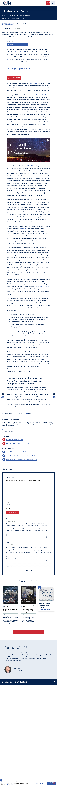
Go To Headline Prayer (7, 24)
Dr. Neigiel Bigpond (31, 166)
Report (49, 537)
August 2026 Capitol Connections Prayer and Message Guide (21, 459)
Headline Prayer (6, 23)
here (36, 342)
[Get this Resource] (46, 594)
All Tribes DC (34, 83)
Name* (7, 497)
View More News (20, 632)
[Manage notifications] (54, 783)
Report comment (16, 535)
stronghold (23, 228)
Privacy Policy (10, 784)
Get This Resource (44, 609)
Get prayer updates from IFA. (21, 68)
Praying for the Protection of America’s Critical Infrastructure (21, 455)
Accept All (51, 783)
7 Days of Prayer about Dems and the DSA (16, 451)
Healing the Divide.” (19, 52)
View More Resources (35, 632)
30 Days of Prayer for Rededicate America (45, 605)
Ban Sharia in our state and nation (14, 439)
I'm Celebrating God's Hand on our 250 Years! (17, 443)
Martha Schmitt (41, 95)
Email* (7, 502)
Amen (9, 533)
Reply (9, 535)
